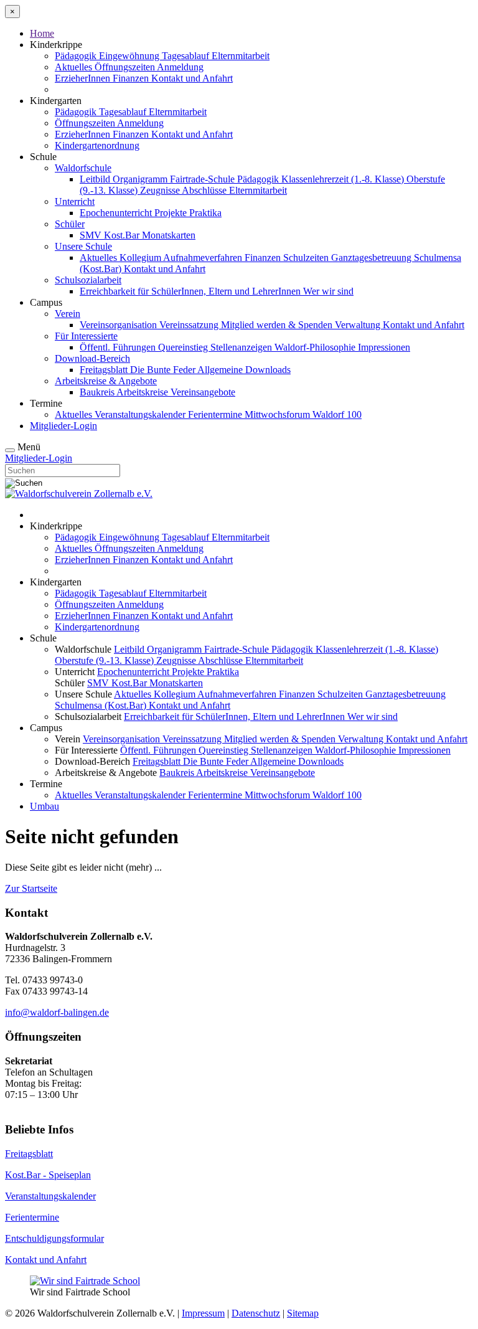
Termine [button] (46, 403)
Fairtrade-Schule (203, 179)
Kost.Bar (123, 235)
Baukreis (98, 392)
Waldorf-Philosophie (316, 347)
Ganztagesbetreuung (372, 257)
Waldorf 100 (337, 414)
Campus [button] (46, 302)
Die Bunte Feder (163, 369)
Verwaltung (359, 324)
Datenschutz (256, 1313)
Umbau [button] (44, 806)
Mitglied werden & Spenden (278, 324)
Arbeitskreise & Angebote (106, 381)
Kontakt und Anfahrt (192, 78)
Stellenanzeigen (242, 347)
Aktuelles (75, 67)
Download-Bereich (92, 358)
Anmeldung (180, 67)
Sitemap (303, 1313)
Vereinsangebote (203, 392)
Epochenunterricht (117, 212)
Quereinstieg (184, 347)
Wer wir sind (328, 291)
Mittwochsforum (278, 414)
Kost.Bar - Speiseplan (48, 1175)
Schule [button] (43, 156)
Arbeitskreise (143, 392)
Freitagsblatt (105, 369)
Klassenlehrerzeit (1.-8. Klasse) (343, 179)
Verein (67, 313)
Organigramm (141, 179)
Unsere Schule (83, 246)
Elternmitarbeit (240, 55)
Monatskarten (168, 235)
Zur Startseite (31, 888)
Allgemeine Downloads (244, 369)
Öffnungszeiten (126, 67)
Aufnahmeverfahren (204, 257)
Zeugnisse (161, 190)
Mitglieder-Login (63, 425)
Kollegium (141, 257)
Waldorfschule (83, 168)
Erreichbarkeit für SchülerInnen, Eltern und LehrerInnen (191, 291)
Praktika (205, 212)
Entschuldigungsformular (54, 1238)
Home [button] (42, 33)
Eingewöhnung (130, 55)
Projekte (171, 212)
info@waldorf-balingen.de (57, 1012)
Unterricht (75, 201)
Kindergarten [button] (56, 100)
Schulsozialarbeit (88, 280)
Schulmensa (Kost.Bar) (102, 705)
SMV (92, 235)
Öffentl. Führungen (119, 347)
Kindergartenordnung (97, 145)
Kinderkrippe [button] (56, 44)
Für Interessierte (86, 336)
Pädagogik (77, 55)
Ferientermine (216, 414)
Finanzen (132, 78)
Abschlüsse (205, 190)
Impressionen (384, 347)
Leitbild (96, 179)
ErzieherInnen (84, 78)
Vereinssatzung (190, 324)
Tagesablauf (187, 55)
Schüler (70, 224)
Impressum (203, 1313)
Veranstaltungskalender (141, 414)
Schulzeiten (307, 257)
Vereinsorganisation (119, 324)
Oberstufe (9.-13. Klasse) (105, 660)
